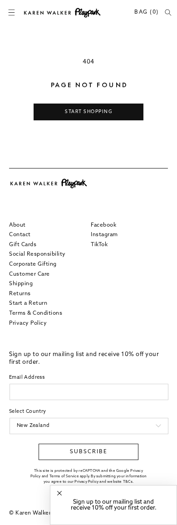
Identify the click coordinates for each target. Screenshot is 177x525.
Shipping (21, 284)
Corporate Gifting (33, 264)
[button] (11, 12)
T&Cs (128, 482)
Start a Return (28, 303)
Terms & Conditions (35, 313)
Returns (20, 294)
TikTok (99, 245)
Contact (20, 235)
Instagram (104, 235)
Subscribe (89, 452)
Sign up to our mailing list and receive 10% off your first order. (114, 505)
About (17, 225)
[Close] (59, 493)
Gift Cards (22, 245)
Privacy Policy (28, 323)
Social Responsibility (37, 254)
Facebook (103, 225)
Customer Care (29, 274)
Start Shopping (88, 111)
